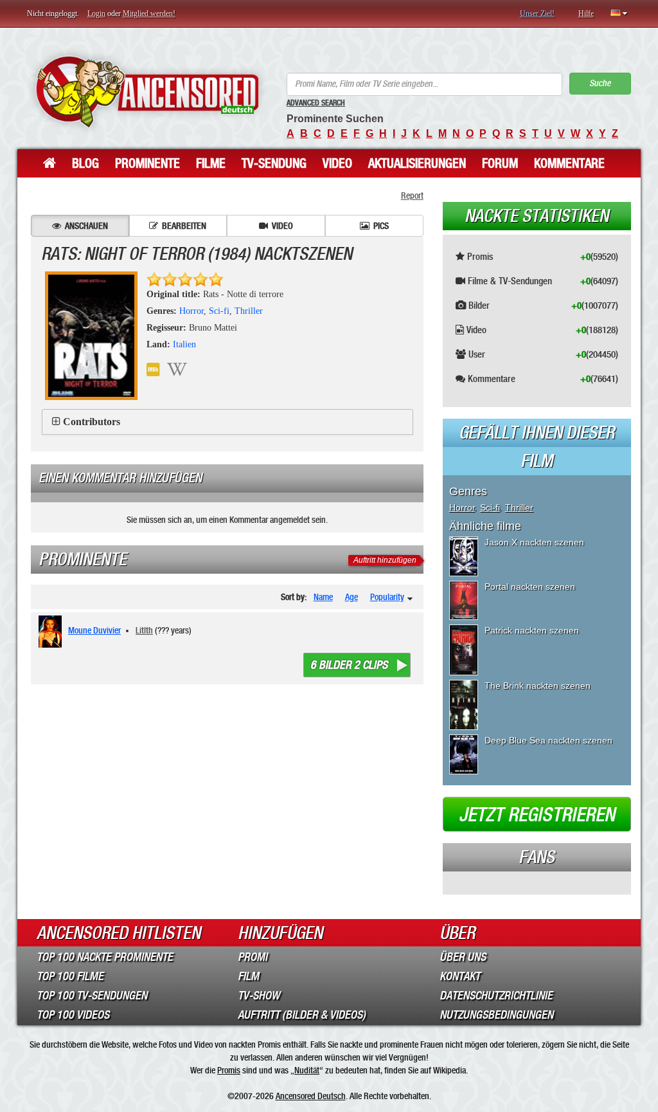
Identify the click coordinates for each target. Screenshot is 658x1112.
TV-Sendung (274, 163)
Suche (599, 83)
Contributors (91, 421)
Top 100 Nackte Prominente (105, 957)
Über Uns (463, 957)
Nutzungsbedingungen (496, 1015)
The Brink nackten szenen (538, 685)
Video (337, 163)
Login (96, 13)
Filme (211, 163)
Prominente (147, 163)
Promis (228, 1070)
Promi (252, 957)
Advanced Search (316, 102)
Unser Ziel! (537, 13)
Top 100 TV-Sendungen (92, 996)
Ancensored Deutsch (311, 1096)
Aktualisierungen (417, 163)
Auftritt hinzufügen (384, 560)
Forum (500, 163)
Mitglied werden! (149, 13)
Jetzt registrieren (537, 815)
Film (248, 976)
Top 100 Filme (70, 976)
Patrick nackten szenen (532, 630)
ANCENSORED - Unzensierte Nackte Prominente (147, 91)
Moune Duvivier (94, 630)
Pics (381, 226)
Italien (184, 344)
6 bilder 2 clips (348, 665)
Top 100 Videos (73, 1015)
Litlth (144, 630)
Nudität (306, 1070)
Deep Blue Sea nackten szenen (548, 740)
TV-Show (259, 996)
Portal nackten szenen (530, 586)
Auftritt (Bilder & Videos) (302, 1015)
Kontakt (460, 976)
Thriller (249, 311)
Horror (191, 311)
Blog (85, 163)
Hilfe (586, 13)
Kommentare (569, 163)
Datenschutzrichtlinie (496, 996)
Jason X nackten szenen (534, 542)
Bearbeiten (184, 226)
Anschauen (86, 226)
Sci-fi (219, 311)
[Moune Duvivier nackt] (52, 631)
